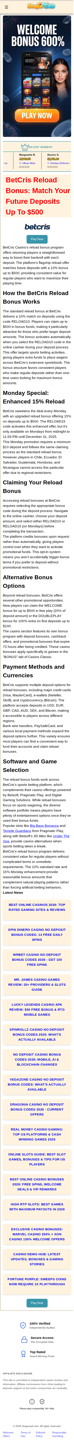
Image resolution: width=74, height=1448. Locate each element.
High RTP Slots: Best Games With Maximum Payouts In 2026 (37, 1207)
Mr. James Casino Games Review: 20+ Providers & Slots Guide (37, 984)
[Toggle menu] (6, 7)
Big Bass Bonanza (44, 826)
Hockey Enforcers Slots (60, 163)
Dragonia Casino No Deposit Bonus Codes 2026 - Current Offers (37, 1109)
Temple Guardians (17, 831)
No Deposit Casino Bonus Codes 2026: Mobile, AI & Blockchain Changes (37, 1059)
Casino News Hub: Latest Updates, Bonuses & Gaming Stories (37, 1259)
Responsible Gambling (59, 1434)
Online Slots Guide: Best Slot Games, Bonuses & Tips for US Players (37, 1159)
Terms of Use (26, 1434)
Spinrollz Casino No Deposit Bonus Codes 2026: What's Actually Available (37, 1034)
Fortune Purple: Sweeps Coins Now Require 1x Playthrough (37, 1281)
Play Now (37, 239)
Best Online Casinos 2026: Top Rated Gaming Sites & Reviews (37, 907)
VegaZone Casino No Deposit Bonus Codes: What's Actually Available (37, 1084)
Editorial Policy (40, 1434)
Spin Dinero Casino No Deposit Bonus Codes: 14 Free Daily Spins (37, 935)
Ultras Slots (25, 163)
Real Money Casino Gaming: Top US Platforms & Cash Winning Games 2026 (37, 1134)
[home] (42, 10)
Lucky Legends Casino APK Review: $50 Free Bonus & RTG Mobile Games (37, 1009)
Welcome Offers (8, 1434)
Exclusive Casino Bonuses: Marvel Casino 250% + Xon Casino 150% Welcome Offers (37, 1234)
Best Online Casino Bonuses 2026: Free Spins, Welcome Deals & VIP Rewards (37, 1184)
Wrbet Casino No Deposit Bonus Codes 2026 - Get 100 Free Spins (37, 959)
